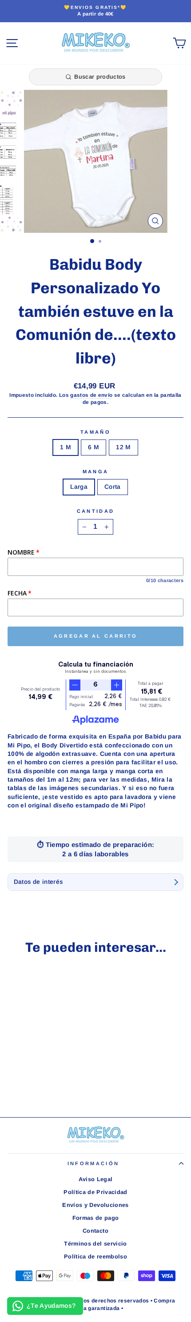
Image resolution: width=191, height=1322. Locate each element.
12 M (123, 447)
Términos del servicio (95, 1243)
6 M (93, 447)
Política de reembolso (95, 1256)
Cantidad (96, 511)
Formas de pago (95, 1217)
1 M (65, 447)
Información (93, 1163)
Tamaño (95, 432)
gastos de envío (91, 395)
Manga (96, 471)
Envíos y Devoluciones (95, 1205)
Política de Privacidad (95, 1192)
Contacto (95, 1230)
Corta (112, 486)
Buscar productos (99, 76)
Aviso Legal (96, 1179)
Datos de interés (38, 882)
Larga (79, 486)
